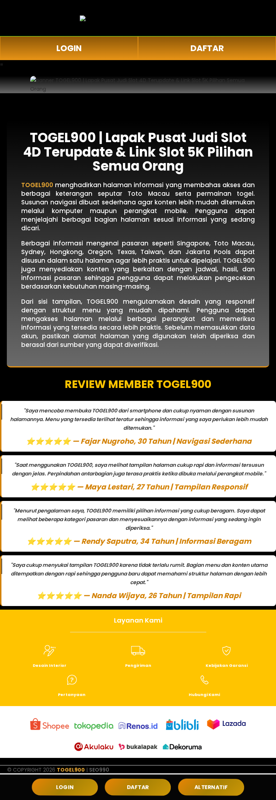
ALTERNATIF (211, 787)
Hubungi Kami (204, 694)
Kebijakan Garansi (227, 665)
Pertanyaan (72, 694)
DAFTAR (207, 48)
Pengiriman (138, 665)
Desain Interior (49, 665)
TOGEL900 (71, 769)
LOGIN (69, 48)
